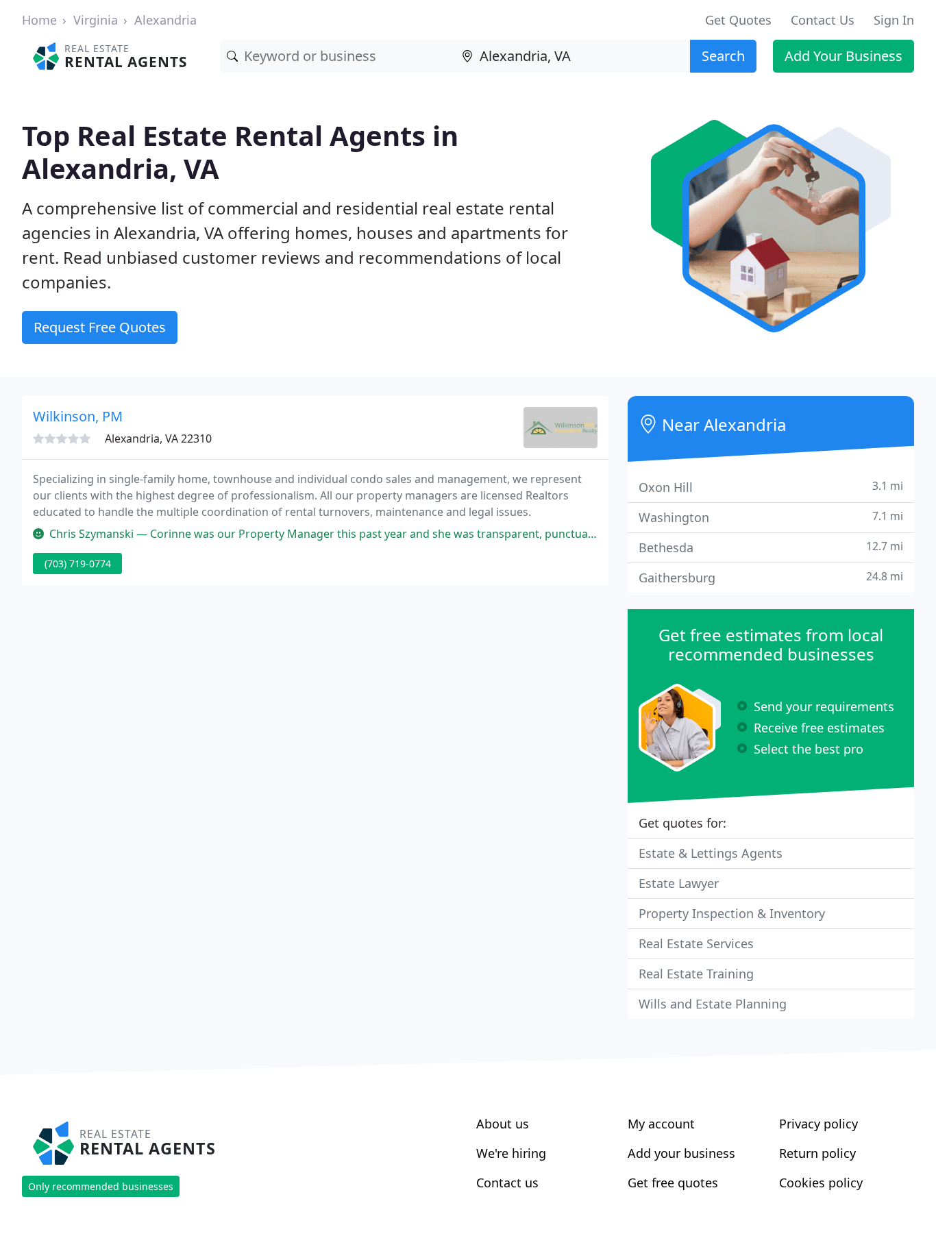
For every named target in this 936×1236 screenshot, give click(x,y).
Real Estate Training (696, 973)
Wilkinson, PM (78, 416)
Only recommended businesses (100, 1186)
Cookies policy (821, 1182)
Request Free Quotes (100, 327)
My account (661, 1123)
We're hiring (511, 1153)
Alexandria (165, 20)
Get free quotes (673, 1182)
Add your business (681, 1153)
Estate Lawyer (679, 883)
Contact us (507, 1182)
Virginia (95, 20)
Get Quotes (738, 20)
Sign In (894, 20)
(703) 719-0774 (78, 563)
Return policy (817, 1153)
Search (723, 56)
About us (502, 1123)
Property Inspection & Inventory (732, 913)
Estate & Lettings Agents (711, 853)
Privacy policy (818, 1123)
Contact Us (822, 20)
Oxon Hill (771, 486)
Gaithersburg (771, 577)
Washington (771, 517)
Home (39, 20)
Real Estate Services (696, 943)
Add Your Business (843, 56)
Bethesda (771, 547)
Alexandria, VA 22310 (158, 438)
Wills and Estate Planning (713, 1004)
